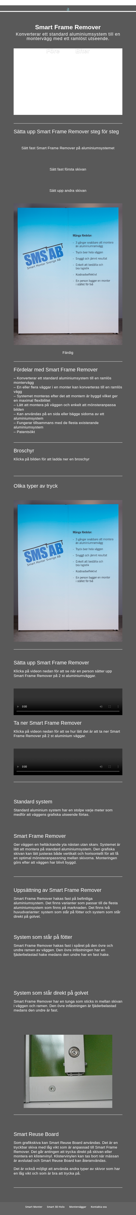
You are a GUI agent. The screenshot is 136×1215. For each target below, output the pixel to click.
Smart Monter (33, 1206)
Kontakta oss (99, 1206)
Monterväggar (77, 1206)
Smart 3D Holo (56, 1206)
